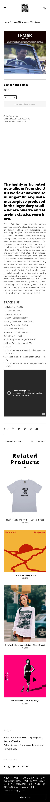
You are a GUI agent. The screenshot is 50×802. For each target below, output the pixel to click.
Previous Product (15, 441)
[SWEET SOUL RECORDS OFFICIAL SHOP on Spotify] (23, 766)
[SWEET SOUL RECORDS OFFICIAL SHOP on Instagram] (9, 766)
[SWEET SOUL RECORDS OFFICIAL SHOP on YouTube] (27, 766)
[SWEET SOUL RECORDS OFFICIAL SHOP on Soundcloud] (18, 766)
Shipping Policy (35, 737)
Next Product (37, 441)
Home (6, 22)
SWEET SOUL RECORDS (15, 737)
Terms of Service (12, 741)
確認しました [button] (25, 797)
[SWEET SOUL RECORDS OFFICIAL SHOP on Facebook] (5, 766)
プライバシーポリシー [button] (14, 791)
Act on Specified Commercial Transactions (24, 745)
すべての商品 (16, 22)
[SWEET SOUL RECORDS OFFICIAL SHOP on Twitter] (14, 766)
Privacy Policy (10, 748)
